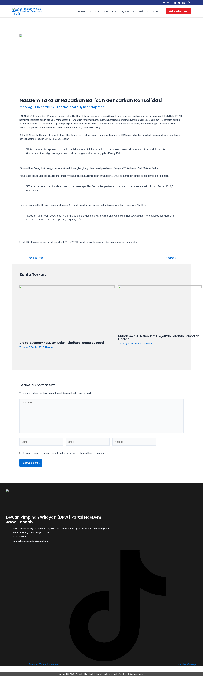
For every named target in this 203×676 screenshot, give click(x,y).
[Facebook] (174, 2)
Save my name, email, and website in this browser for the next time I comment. (64, 453)
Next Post (172, 257)
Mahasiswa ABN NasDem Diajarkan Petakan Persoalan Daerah (158, 337)
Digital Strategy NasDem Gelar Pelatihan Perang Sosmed (61, 343)
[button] (98, 11)
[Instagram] (183, 2)
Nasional (69, 107)
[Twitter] (179, 2)
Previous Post (33, 257)
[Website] (134, 442)
